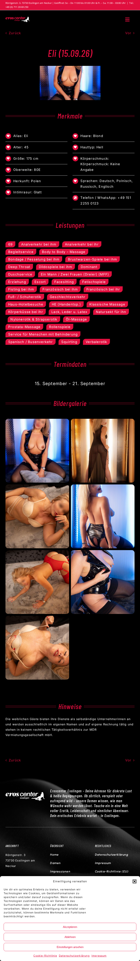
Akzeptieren (70, 926)
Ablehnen (70, 936)
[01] (70, 67)
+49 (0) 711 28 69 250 (16, 7)
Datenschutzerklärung (74, 955)
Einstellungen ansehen (70, 947)
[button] (134, 881)
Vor (128, 33)
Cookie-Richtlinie (45, 955)
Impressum (99, 955)
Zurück (15, 33)
